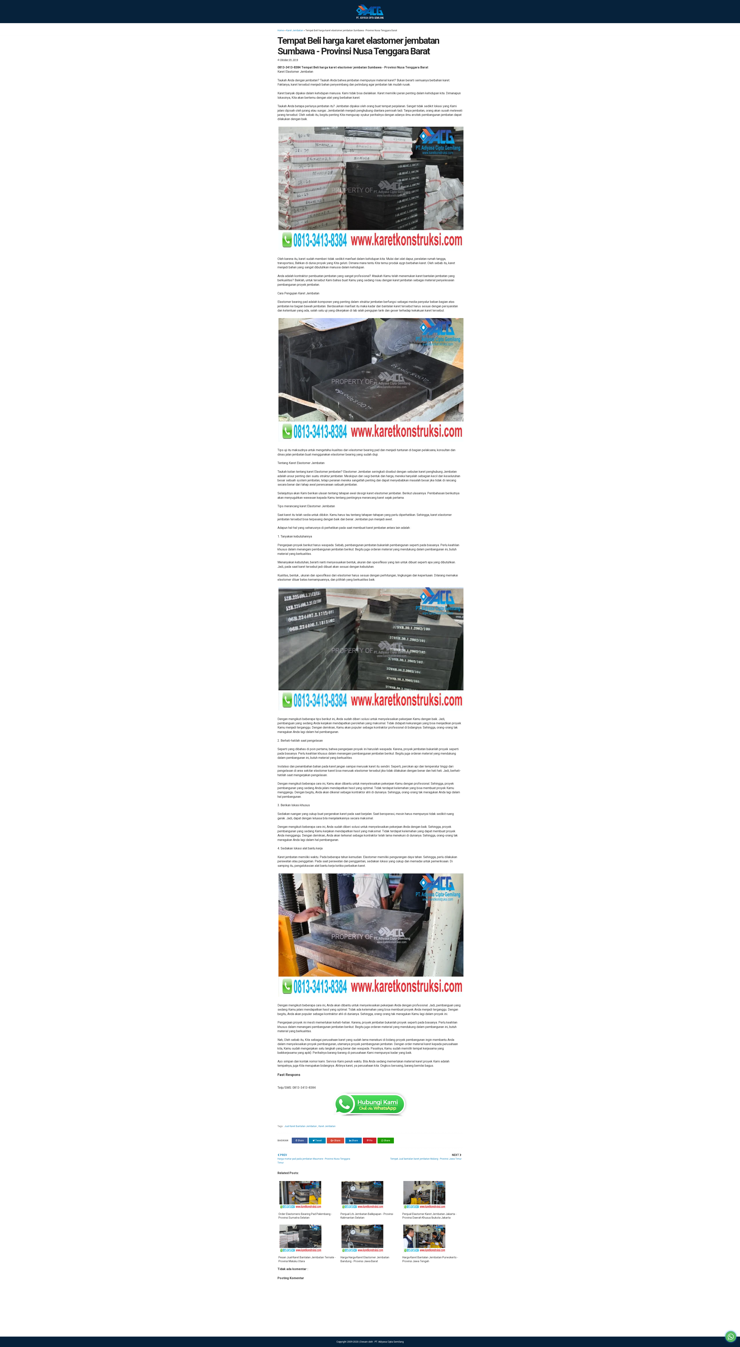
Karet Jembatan (294, 30)
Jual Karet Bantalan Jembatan (300, 1126)
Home (281, 30)
